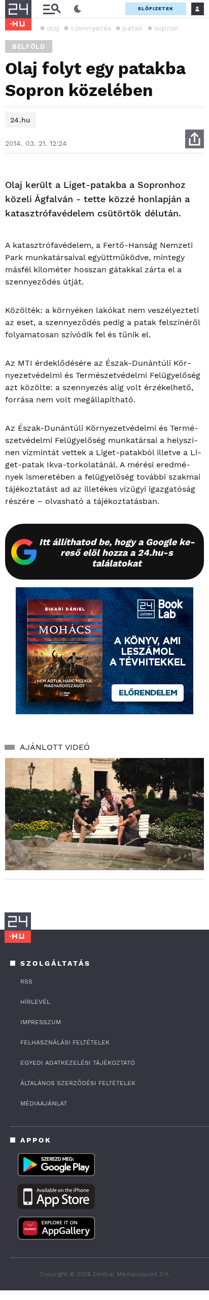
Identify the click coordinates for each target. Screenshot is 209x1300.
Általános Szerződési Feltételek (77, 1083)
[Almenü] (51, 9)
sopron (166, 28)
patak (132, 28)
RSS (26, 981)
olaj (53, 28)
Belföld (28, 46)
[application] (104, 814)
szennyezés (91, 28)
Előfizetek (155, 8)
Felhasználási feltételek (65, 1042)
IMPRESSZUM (40, 1022)
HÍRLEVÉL (35, 1001)
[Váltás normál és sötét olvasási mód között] (78, 9)
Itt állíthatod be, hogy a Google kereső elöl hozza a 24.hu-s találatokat (117, 552)
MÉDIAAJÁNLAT (43, 1103)
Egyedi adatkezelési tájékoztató (77, 1062)
